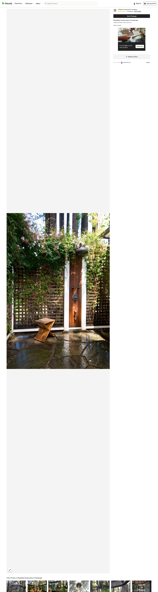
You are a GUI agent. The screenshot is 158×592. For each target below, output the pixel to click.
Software (28, 3)
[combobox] (71, 3)
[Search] (45, 3)
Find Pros (18, 3)
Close (148, 62)
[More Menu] (106, 570)
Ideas (38, 3)
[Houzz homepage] (7, 3)
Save (64, 570)
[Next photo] (107, 291)
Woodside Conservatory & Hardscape (29, 578)
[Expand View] (10, 570)
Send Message (132, 16)
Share (55, 570)
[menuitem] (19, 3)
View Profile (137, 11)
